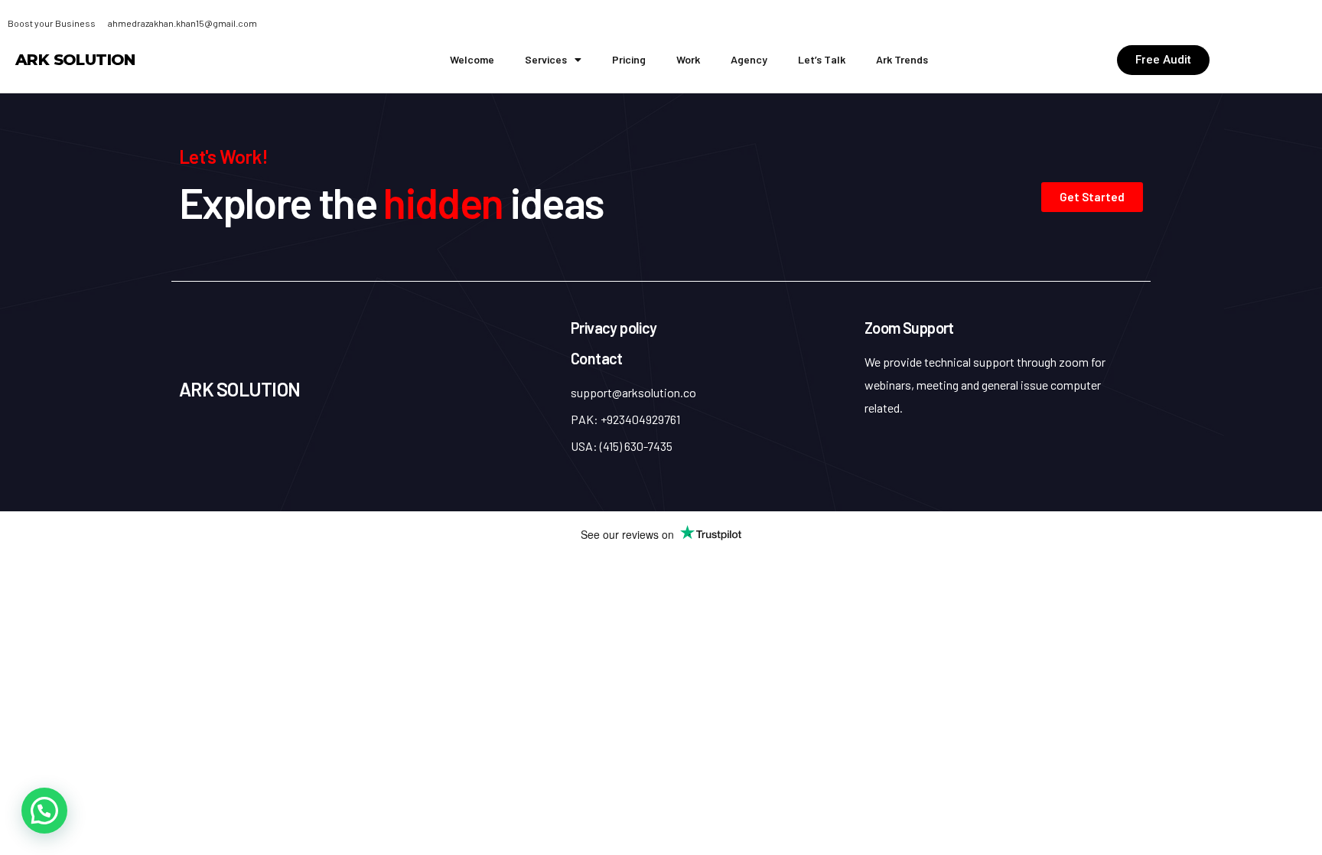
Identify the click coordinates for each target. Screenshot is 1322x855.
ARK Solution (75, 60)
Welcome (472, 59)
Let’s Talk (821, 59)
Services (546, 59)
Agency (749, 59)
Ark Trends (902, 59)
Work (688, 59)
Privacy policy (614, 327)
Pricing (629, 59)
